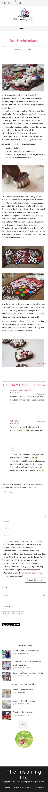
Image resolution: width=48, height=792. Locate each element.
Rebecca (14, 421)
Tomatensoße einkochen (23, 712)
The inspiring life (11, 46)
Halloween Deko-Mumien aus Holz (28, 673)
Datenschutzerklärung (32, 573)
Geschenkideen (20, 49)
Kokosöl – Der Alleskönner (24, 701)
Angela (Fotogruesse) (22, 390)
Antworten (41, 363)
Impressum (40, 787)
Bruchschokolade (24, 40)
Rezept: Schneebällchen (23, 689)
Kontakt (7, 787)
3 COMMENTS (16, 385)
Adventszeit (40, 46)
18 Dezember (26, 46)
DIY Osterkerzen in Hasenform (26, 650)
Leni (12, 448)
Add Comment (40, 385)
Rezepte (30, 49)
